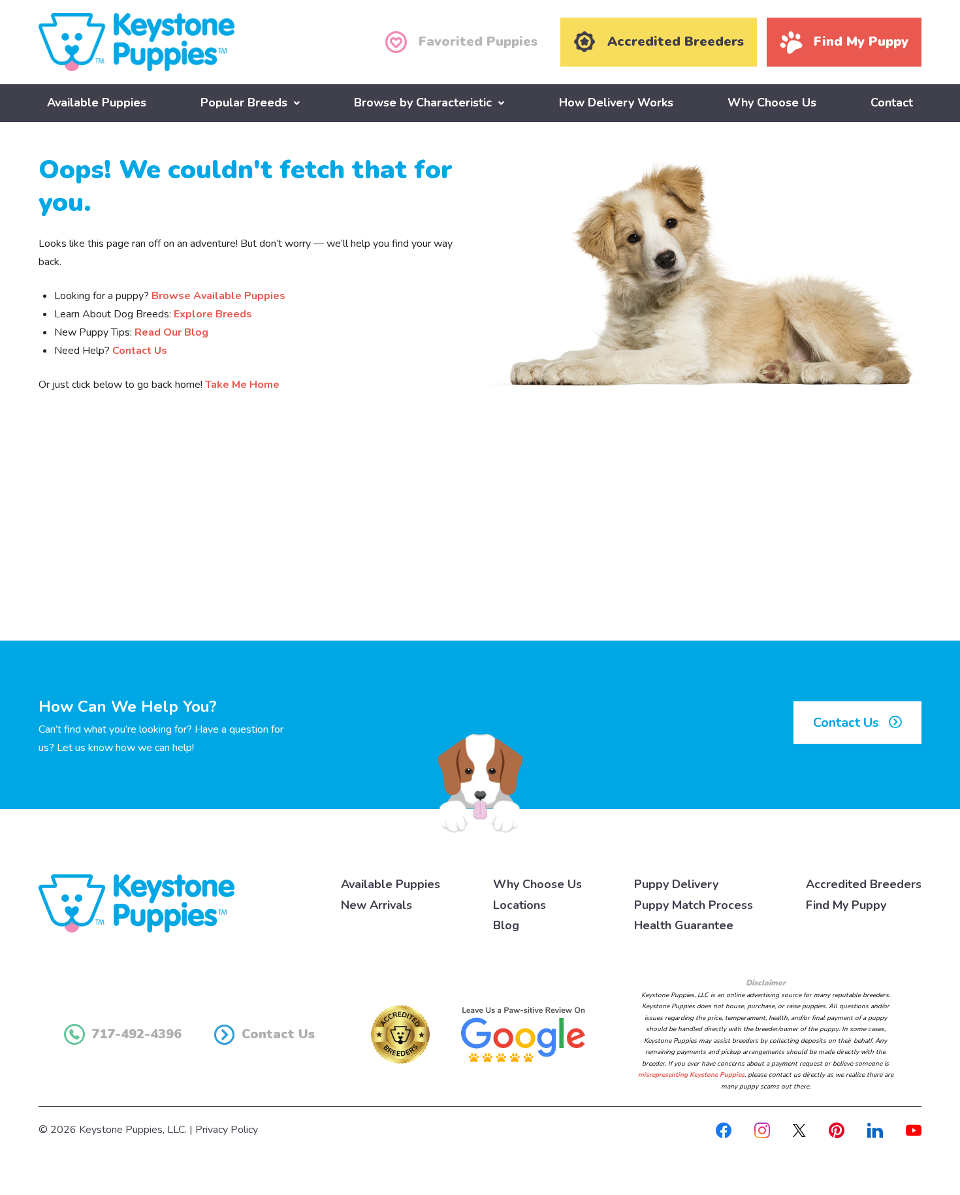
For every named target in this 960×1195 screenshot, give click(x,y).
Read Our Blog (171, 332)
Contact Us (139, 350)
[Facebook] (723, 1130)
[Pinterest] (836, 1130)
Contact (892, 102)
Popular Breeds (243, 102)
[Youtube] (913, 1130)
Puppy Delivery (676, 884)
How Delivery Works (616, 102)
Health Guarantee (683, 925)
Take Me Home (242, 384)
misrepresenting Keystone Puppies (691, 1074)
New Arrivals (376, 905)
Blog (506, 925)
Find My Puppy (846, 905)
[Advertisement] (480, 532)
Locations (519, 905)
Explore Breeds (213, 314)
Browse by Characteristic (423, 102)
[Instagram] (762, 1130)
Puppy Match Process (693, 905)
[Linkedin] (875, 1130)
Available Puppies (96, 102)
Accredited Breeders (863, 884)
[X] (799, 1130)
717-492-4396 (136, 1034)
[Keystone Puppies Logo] (136, 902)
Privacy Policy (226, 1130)
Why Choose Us (772, 102)
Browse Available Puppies (218, 296)
